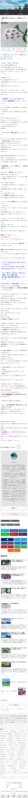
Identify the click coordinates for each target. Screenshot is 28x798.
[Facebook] (16, 508)
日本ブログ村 (3, 524)
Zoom (21, 785)
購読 (7, 787)
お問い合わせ (14, 789)
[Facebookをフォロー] (7, 543)
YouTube (7, 785)
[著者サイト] (7, 539)
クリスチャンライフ (5, 520)
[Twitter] (12, 508)
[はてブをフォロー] (20, 543)
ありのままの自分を (15, 520)
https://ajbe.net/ (6, 496)
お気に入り (20, 787)
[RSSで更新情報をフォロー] (14, 550)
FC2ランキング (17, 524)
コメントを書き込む (14, 705)
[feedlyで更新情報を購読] (20, 546)
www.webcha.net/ (6, 504)
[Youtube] (14, 508)
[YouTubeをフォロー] (7, 546)
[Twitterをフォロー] (20, 539)
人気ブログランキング (10, 524)
